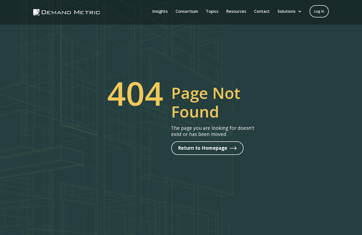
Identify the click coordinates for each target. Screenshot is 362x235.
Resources (236, 11)
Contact (262, 11)
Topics (212, 11)
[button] (290, 11)
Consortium (187, 11)
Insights (160, 11)
